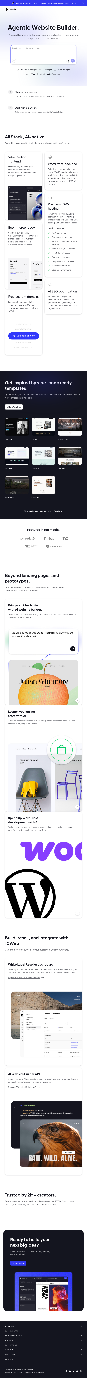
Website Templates (14, 407)
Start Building (19, 1263)
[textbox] (43, 52)
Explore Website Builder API (22, 1087)
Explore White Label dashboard (24, 977)
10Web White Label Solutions (61, 3)
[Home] (10, 9)
